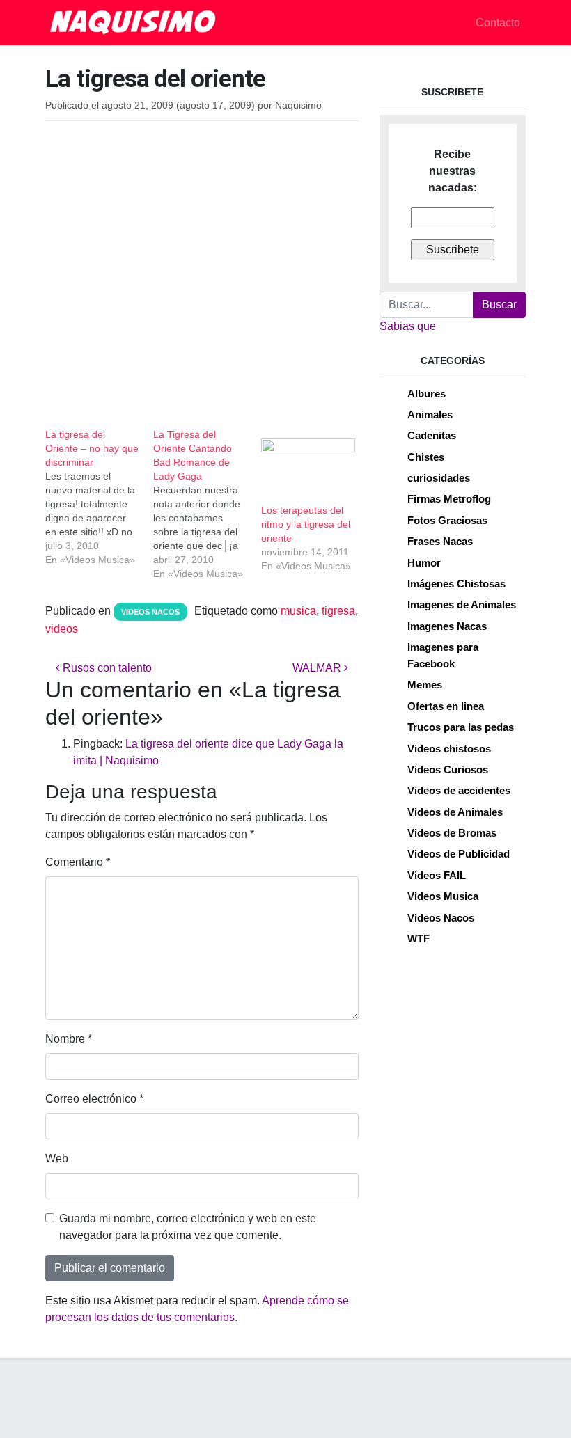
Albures (426, 394)
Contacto (498, 23)
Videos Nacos (150, 612)
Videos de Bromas (451, 833)
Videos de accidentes (458, 790)
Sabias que (408, 326)
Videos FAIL (436, 875)
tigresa (338, 611)
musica (298, 611)
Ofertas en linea (445, 706)
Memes (424, 684)
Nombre (68, 1039)
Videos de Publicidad (458, 854)
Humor (424, 563)
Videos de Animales (455, 812)
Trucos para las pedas (460, 727)
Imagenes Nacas (447, 626)
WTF (418, 939)
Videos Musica (442, 896)
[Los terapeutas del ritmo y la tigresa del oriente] (308, 465)
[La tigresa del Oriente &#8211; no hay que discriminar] (99, 497)
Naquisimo (298, 105)
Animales (430, 414)
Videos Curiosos (447, 769)
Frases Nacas (440, 541)
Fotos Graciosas (447, 520)
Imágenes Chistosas (456, 584)
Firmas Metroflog (449, 499)
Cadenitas (431, 435)
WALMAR (318, 668)
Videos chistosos (449, 748)
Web (56, 1158)
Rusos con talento (106, 668)
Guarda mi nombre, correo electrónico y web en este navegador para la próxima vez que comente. (187, 1226)
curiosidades (438, 478)
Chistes (425, 457)
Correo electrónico (94, 1099)
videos (61, 629)
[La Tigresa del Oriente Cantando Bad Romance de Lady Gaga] (207, 503)
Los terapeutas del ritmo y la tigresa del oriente (305, 524)
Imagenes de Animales (461, 604)
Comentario (77, 862)
